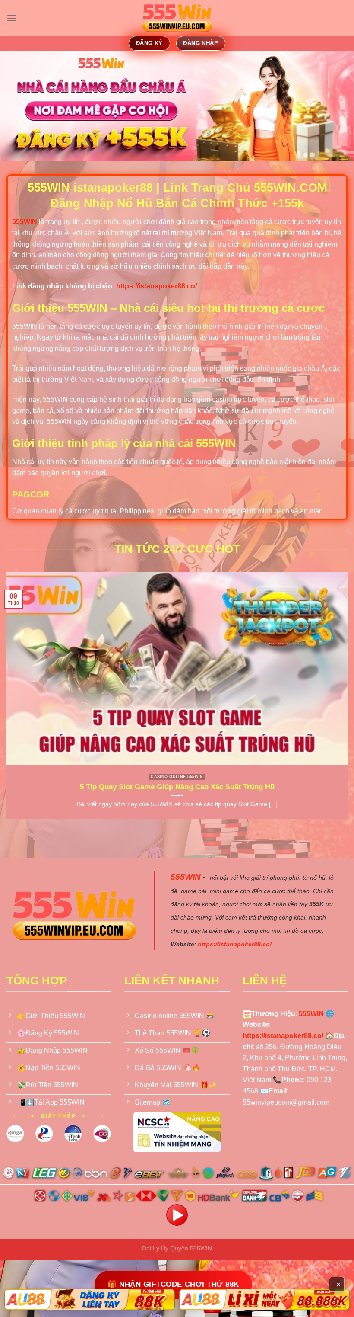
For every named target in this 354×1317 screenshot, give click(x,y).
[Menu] (11, 18)
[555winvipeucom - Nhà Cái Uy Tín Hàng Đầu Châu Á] (177, 18)
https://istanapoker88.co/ (156, 286)
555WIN (186, 876)
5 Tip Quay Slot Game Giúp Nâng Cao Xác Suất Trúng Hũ (177, 787)
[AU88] (89, 1299)
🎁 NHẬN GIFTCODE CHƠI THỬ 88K (173, 1284)
